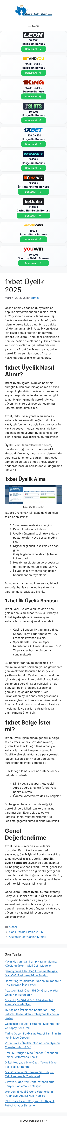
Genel (13, 927)
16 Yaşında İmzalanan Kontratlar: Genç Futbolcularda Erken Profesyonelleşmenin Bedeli (32, 1014)
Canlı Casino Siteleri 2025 (26, 932)
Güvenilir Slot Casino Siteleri (27, 936)
